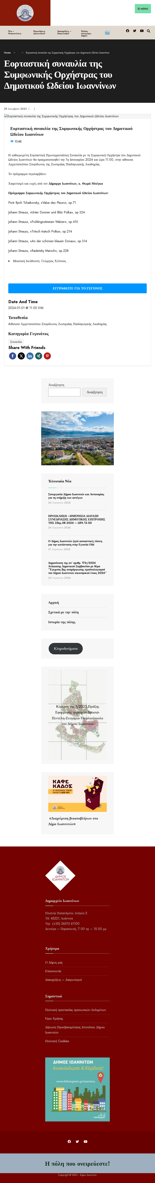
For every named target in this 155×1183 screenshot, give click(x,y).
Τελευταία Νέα (59, 481)
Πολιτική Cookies (57, 1041)
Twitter (21, 355)
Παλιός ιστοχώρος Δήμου (86, 33)
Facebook (12, 355)
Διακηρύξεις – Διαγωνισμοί (64, 32)
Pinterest (47, 355)
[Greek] (113, 31)
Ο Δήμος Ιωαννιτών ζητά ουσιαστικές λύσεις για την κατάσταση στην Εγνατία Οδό (75, 543)
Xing (38, 355)
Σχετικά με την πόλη (63, 612)
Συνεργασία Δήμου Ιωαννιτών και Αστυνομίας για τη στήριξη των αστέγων (76, 496)
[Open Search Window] (148, 30)
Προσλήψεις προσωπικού (39, 32)
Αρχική (53, 602)
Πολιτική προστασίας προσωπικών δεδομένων (75, 1010)
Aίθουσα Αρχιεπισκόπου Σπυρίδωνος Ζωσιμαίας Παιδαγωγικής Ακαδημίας (57, 324)
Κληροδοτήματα (66, 648)
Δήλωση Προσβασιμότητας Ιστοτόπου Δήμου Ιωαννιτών (75, 1030)
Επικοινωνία (53, 971)
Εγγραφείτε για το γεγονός (77, 288)
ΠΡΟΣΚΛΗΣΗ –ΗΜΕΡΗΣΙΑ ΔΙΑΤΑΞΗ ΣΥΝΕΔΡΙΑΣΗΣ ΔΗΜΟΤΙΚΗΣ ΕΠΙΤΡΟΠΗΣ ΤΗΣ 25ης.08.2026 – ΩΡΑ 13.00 (76, 519)
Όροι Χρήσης (54, 1018)
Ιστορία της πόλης (61, 622)
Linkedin (30, 355)
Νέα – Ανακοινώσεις (14, 32)
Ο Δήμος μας (54, 962)
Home (7, 53)
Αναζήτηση (56, 384)
